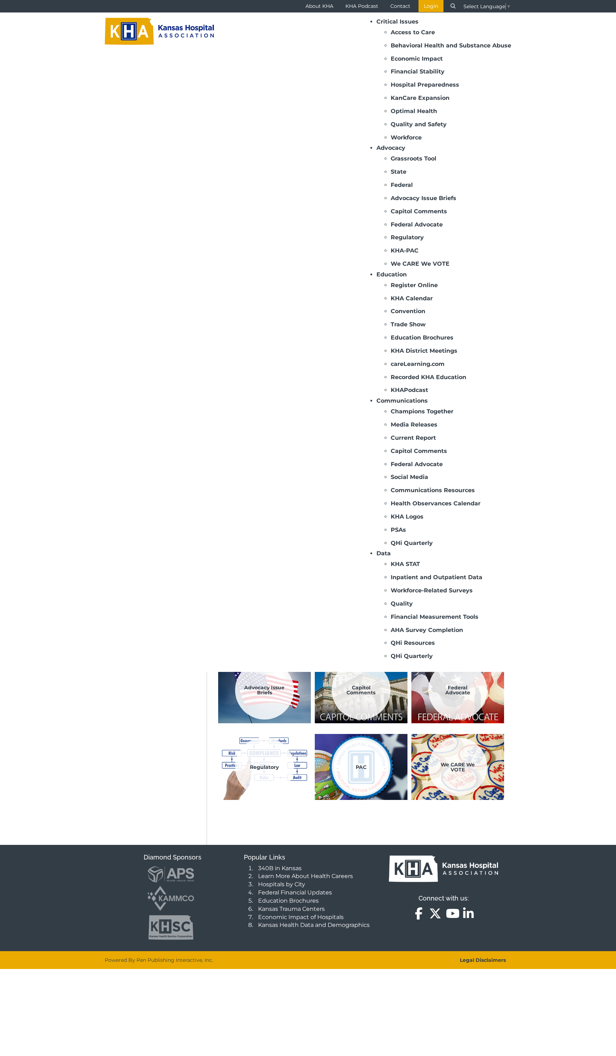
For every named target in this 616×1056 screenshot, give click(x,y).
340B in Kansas (280, 868)
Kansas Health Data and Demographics (314, 925)
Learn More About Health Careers (305, 876)
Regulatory (264, 766)
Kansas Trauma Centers (291, 908)
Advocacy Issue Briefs (264, 690)
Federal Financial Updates (295, 892)
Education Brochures (288, 900)
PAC (361, 766)
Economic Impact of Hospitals (301, 917)
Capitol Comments (360, 690)
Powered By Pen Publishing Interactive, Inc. (159, 960)
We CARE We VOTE (458, 767)
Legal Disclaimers (483, 960)
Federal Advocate (457, 690)
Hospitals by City (281, 884)
